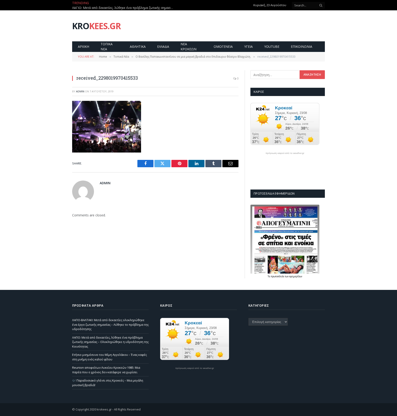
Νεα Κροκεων (188, 46)
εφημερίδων (295, 276)
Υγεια (248, 46)
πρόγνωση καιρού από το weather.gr (285, 153)
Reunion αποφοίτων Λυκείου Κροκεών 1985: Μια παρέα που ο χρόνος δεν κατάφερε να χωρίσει (106, 369)
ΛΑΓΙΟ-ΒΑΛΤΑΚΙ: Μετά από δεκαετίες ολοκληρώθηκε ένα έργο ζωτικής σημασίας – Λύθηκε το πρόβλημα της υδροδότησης (110, 324)
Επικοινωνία (301, 46)
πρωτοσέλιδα (278, 276)
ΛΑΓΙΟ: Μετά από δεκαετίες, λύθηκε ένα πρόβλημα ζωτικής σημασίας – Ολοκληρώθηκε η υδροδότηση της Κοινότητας (124, 8)
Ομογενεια (223, 46)
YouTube (271, 46)
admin (80, 91)
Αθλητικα (138, 46)
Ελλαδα (163, 46)
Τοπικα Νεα (107, 46)
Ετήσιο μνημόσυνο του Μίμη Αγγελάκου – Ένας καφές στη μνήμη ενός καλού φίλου (109, 357)
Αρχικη (83, 46)
